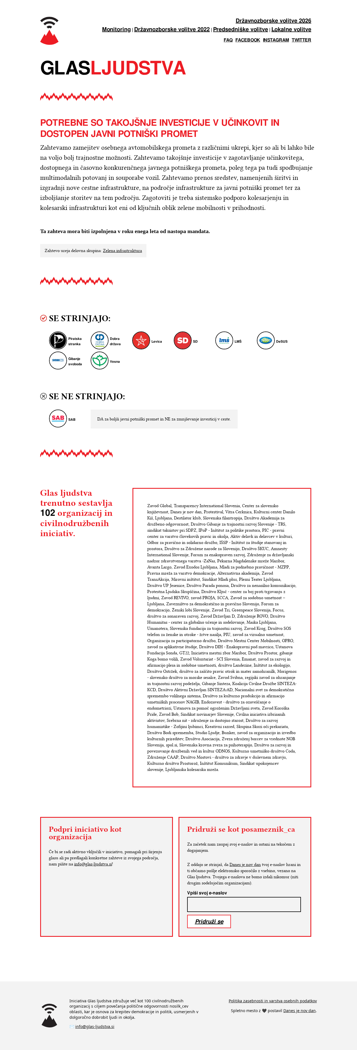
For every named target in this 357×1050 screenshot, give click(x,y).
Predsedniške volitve (240, 29)
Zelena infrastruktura (122, 250)
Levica (156, 341)
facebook (247, 40)
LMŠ (238, 341)
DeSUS (282, 341)
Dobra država (115, 341)
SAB (72, 419)
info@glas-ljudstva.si (93, 864)
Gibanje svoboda (75, 361)
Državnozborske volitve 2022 (172, 29)
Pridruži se (209, 921)
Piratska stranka (75, 341)
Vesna (115, 361)
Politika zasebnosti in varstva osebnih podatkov (273, 1000)
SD (195, 341)
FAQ (228, 40)
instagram (276, 40)
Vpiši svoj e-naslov (207, 893)
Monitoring (116, 29)
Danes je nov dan (245, 864)
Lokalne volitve (291, 29)
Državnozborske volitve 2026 (273, 21)
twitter (301, 40)
